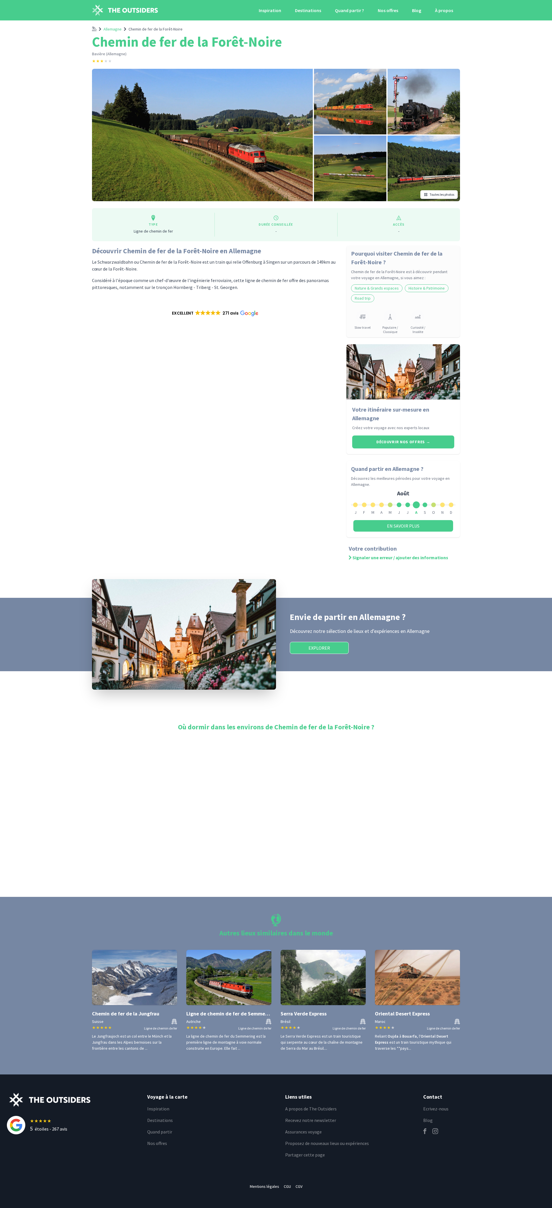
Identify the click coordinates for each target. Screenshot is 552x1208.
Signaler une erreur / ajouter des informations (400, 557)
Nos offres (388, 10)
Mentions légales (264, 1186)
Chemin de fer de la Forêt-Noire (156, 29)
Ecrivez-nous (435, 1109)
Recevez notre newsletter (310, 1120)
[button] (214, 313)
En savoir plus (403, 526)
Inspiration (270, 10)
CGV (299, 1186)
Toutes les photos (442, 194)
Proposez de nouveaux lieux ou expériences (327, 1143)
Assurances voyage (303, 1132)
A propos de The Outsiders (311, 1109)
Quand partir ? (349, 10)
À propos (444, 10)
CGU (287, 1186)
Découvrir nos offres (403, 441)
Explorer (319, 648)
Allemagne (112, 29)
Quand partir (159, 1132)
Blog (416, 10)
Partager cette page (305, 1155)
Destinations (308, 10)
